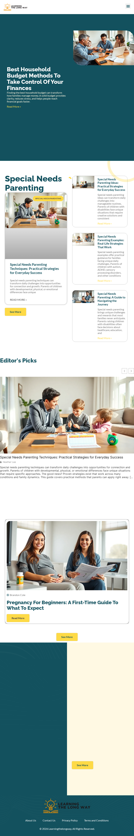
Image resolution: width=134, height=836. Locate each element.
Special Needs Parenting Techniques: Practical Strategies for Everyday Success (34, 268)
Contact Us (49, 820)
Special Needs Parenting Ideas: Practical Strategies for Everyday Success (111, 184)
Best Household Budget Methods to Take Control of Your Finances (35, 78)
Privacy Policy (70, 820)
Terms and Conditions (96, 820)
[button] (128, 6)
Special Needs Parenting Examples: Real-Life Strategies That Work (111, 242)
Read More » (14, 106)
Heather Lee (9, 462)
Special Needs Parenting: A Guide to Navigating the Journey (111, 299)
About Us (30, 820)
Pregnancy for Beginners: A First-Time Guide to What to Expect (62, 605)
